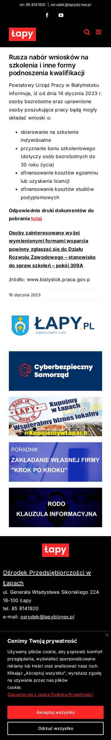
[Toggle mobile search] (87, 32)
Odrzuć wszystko (55, 728)
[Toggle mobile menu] (99, 32)
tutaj (36, 218)
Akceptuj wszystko (55, 712)
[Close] (107, 635)
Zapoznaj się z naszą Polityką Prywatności (50, 694)
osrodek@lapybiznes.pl (71, 4)
